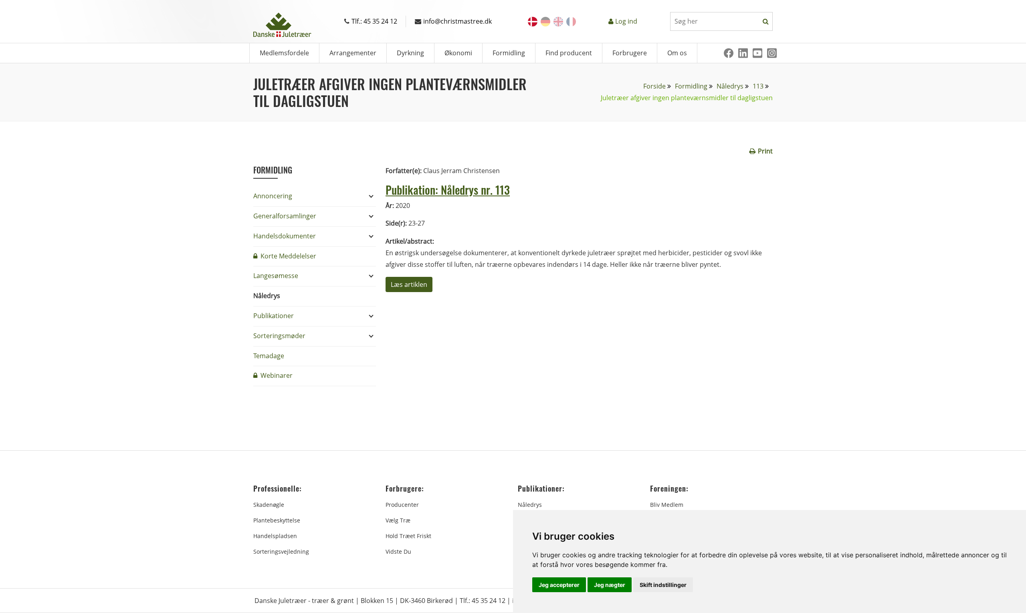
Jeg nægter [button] (609, 584)
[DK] (532, 21)
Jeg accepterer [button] (559, 584)
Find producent (568, 52)
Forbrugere (629, 52)
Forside (654, 86)
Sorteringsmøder (279, 335)
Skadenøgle (268, 504)
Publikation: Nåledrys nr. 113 (448, 189)
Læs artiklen (409, 284)
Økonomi (458, 52)
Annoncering (272, 196)
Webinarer (276, 375)
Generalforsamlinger (284, 216)
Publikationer (273, 315)
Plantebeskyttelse (276, 520)
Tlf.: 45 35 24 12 (374, 21)
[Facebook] (728, 53)
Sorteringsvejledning (281, 551)
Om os (677, 52)
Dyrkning (410, 52)
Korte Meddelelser (287, 256)
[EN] (558, 21)
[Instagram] (772, 53)
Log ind (626, 21)
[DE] (545, 21)
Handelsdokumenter (284, 236)
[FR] (571, 21)
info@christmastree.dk (457, 21)
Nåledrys (730, 86)
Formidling (509, 52)
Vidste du (398, 551)
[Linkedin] (743, 53)
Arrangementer (352, 52)
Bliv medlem (666, 504)
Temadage (268, 355)
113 (758, 86)
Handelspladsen (275, 536)
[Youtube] (757, 53)
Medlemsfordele (284, 52)
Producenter (402, 504)
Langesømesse (275, 275)
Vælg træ (398, 520)
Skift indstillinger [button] (663, 584)
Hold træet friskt (408, 536)
